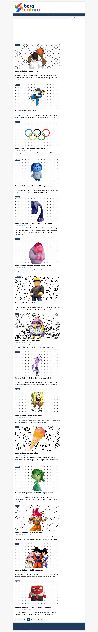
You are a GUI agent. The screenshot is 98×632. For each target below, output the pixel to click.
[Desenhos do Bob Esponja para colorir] (37, 401)
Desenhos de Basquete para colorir (27, 71)
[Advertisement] (26, 31)
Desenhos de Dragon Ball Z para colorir (29, 570)
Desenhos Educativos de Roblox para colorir (30, 303)
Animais (33, 14)
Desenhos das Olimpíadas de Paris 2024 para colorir (33, 148)
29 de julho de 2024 (19, 73)
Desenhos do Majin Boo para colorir (27, 340)
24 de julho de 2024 (19, 225)
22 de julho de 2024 (19, 304)
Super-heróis (25, 14)
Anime (39, 14)
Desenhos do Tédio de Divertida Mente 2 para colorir (33, 223)
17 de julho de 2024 (19, 417)
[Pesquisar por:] (76, 17)
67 (24, 619)
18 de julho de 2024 (19, 380)
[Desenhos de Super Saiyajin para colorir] (37, 518)
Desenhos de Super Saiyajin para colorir (29, 532)
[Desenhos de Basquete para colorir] (37, 56)
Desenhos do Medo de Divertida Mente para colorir (33, 378)
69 (31, 619)
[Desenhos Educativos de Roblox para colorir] (37, 288)
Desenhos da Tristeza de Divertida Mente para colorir (34, 186)
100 (38, 619)
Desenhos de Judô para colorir (25, 111)
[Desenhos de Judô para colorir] (37, 96)
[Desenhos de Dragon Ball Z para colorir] (37, 555)
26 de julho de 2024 (19, 188)
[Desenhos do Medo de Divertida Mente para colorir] (37, 363)
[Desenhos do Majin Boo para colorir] (37, 326)
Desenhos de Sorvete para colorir (26, 453)
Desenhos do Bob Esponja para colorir (28, 415)
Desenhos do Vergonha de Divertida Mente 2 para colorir (35, 265)
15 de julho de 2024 (19, 572)
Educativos (47, 14)
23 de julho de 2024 (19, 267)
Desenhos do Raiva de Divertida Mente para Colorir (33, 608)
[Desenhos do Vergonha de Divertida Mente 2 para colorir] (37, 251)
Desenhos (16, 14)
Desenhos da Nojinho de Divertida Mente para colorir (34, 493)
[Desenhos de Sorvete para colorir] (37, 438)
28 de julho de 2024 (19, 150)
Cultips (26, 73)
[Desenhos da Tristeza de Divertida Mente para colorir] (37, 171)
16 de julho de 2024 (19, 494)
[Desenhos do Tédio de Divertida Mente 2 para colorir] (37, 209)
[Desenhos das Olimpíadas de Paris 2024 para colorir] (37, 134)
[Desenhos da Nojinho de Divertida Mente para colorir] (37, 478)
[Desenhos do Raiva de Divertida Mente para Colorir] (37, 593)
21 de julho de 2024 (19, 342)
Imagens (55, 14)
